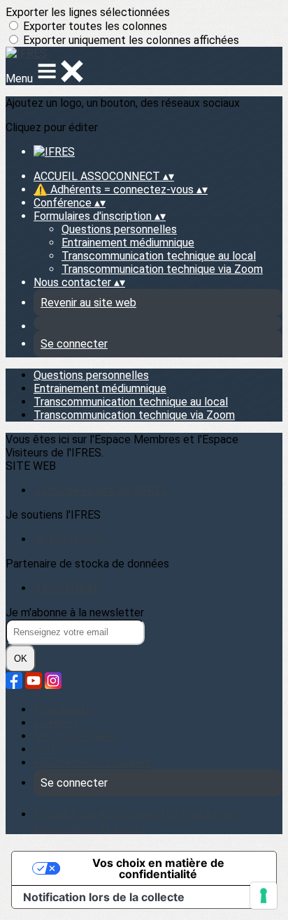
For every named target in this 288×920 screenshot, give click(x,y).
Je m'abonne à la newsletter (75, 612)
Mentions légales (76, 736)
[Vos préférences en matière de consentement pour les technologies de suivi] (263, 895)
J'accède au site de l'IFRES (101, 490)
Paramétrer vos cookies (92, 762)
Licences (56, 722)
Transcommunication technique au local (159, 255)
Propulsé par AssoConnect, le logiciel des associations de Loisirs (136, 821)
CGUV (48, 749)
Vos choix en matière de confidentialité (158, 868)
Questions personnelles (119, 229)
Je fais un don (68, 539)
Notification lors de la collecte (104, 897)
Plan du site (63, 709)
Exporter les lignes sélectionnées (88, 12)
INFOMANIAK (67, 588)
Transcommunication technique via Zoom (162, 269)
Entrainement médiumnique (128, 242)
